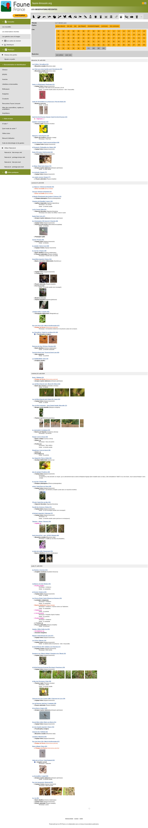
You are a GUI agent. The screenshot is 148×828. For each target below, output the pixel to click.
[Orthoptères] (75, 16)
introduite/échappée (93, 26)
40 (78, 38)
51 (134, 38)
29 (103, 34)
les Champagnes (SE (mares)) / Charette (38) (45, 221)
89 (144, 45)
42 (88, 38)
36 (58, 38)
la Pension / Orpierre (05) (39, 592)
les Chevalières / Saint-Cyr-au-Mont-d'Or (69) (45, 332)
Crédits (81, 818)
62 (98, 41)
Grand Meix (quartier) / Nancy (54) (42, 259)
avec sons (68, 55)
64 (108, 41)
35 (144, 34)
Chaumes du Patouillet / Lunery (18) (42, 201)
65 (113, 41)
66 (119, 41)
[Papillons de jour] (64, 16)
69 (134, 41)
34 (139, 34)
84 (119, 45)
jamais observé (60, 26)
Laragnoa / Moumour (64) (39, 736)
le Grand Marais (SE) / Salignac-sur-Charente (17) (46, 647)
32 (129, 34)
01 (58, 31)
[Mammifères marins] (44, 16)
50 (129, 38)
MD (94, 48)
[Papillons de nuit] (69, 16)
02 (63, 31)
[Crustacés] (136, 16)
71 (144, 41)
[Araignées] (121, 16)
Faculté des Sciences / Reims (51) (42, 507)
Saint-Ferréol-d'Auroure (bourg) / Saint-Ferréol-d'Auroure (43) (49, 117)
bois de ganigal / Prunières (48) (41, 472)
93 (73, 48)
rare (75, 26)
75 (73, 45)
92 (68, 48)
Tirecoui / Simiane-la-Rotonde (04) (42, 191)
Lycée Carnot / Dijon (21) (39, 209)
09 (98, 31)
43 (93, 38)
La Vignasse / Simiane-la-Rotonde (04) (43, 187)
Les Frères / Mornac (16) (39, 640)
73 (63, 45)
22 (68, 34)
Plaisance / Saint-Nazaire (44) (40, 135)
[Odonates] (59, 16)
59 (83, 41)
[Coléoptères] (100, 16)
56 (68, 41)
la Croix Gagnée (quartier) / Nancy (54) (43, 727)
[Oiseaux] (33, 16)
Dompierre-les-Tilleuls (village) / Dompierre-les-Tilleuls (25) (49, 653)
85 (124, 45)
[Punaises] (95, 16)
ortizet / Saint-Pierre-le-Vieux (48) (41, 486)
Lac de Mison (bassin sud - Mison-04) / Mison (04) (46, 384)
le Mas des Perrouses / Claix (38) (41, 681)
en (145, 3)
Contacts (76, 818)
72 (58, 45)
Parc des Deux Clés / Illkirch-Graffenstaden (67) (46, 325)
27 (93, 34)
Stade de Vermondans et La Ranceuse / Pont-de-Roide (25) (49, 101)
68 (129, 41)
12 (113, 31)
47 (113, 38)
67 (124, 41)
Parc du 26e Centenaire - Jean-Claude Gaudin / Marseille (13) (49, 405)
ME (99, 48)
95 (83, 48)
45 (103, 38)
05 (78, 31)
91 (63, 48)
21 (63, 34)
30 (119, 34)
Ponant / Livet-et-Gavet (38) (40, 437)
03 (68, 31)
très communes (114, 26)
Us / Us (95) (35, 798)
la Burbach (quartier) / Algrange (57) (42, 513)
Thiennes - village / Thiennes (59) (41, 521)
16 (134, 31)
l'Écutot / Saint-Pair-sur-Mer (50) (41, 502)
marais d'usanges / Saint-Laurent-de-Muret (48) (45, 142)
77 (83, 45)
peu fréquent (82, 26)
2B (114, 34)
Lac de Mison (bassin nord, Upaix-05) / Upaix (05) (46, 399)
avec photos (59, 55)
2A (109, 34)
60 (88, 41)
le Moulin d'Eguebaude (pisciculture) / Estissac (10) (46, 196)
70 (139, 41)
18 (144, 31)
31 (124, 34)
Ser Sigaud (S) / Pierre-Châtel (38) (41, 458)
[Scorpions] (126, 16)
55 (63, 41)
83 (113, 45)
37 (63, 38)
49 (124, 38)
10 (103, 31)
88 (139, 45)
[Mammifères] (39, 16)
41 (83, 38)
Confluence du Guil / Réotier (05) (41, 584)
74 (68, 45)
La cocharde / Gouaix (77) (39, 172)
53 (144, 38)
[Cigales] (90, 16)
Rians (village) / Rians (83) (39, 746)
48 (119, 38)
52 (139, 38)
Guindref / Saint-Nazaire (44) (40, 122)
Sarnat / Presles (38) (38, 239)
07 (88, 31)
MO (104, 48)
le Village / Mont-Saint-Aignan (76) (41, 166)
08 (93, 31)
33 (134, 34)
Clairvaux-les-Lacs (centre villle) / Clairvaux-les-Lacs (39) (48, 698)
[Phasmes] (116, 16)
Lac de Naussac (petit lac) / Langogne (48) (44, 703)
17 (139, 31)
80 (98, 45)
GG (89, 48)
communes (104, 26)
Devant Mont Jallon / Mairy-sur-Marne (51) (44, 722)
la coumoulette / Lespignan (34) (41, 430)
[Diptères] (111, 16)
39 (73, 38)
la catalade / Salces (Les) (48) (40, 246)
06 (83, 31)
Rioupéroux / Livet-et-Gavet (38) (41, 450)
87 (134, 45)
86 (129, 45)
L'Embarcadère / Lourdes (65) (40, 311)
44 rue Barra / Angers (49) (39, 708)
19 (58, 34)
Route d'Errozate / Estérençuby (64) (42, 152)
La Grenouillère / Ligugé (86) (40, 776)
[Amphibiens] (54, 16)
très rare (69, 26)
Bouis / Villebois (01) (38, 377)
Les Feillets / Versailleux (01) (40, 64)
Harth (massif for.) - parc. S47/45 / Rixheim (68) (45, 535)
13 (119, 31)
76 (78, 45)
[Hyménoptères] (80, 16)
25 (83, 34)
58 (78, 41)
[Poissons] (131, 16)
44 (98, 38)
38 (68, 38)
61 (93, 41)
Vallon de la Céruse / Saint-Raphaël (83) (43, 760)
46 (108, 38)
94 (78, 48)
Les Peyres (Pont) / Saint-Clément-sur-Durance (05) (47, 598)
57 (73, 41)
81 (103, 45)
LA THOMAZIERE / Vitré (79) (40, 358)
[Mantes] (85, 16)
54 (58, 41)
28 (98, 34)
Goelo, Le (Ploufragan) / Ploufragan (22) (43, 84)
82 (108, 45)
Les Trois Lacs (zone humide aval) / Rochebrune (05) (47, 69)
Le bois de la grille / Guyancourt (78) (42, 551)
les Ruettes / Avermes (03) (40, 570)
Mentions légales (69, 818)
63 (103, 41)
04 (73, 31)
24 (78, 34)
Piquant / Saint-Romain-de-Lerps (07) (42, 635)
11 (108, 31)
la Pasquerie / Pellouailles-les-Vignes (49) (44, 147)
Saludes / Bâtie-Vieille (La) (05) (41, 629)
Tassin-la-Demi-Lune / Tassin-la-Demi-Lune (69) (45, 352)
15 (129, 31)
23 (73, 34)
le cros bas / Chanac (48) (39, 251)
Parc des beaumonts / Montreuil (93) (42, 782)
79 (93, 45)
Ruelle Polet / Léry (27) (38, 216)
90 (58, 48)
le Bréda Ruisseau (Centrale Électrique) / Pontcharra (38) (48, 667)
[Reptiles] (49, 16)
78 (88, 45)
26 (88, 34)
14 (124, 31)
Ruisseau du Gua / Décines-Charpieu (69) (44, 346)
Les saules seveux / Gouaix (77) (41, 177)
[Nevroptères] (106, 16)
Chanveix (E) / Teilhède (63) (40, 732)
